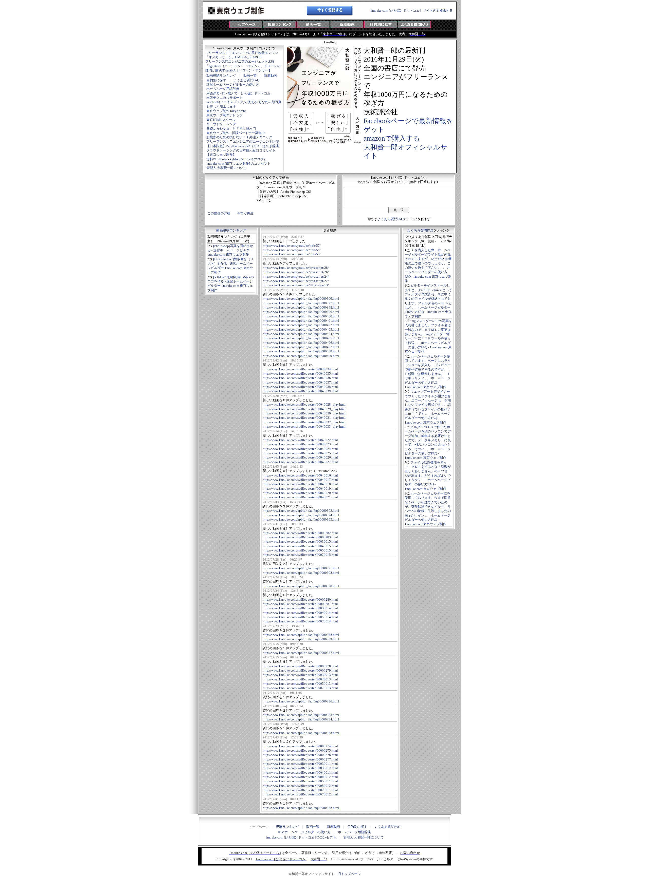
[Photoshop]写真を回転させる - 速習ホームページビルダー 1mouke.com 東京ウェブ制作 (230, 250)
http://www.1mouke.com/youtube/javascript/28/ (296, 268)
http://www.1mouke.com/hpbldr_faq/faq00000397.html (301, 303)
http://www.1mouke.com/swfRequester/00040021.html (300, 497)
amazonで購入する (392, 138)
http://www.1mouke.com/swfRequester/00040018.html (300, 484)
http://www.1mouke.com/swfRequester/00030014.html (300, 608)
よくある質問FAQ (246, 80)
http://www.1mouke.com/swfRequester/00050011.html (300, 781)
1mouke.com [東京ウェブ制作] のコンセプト (238, 163)
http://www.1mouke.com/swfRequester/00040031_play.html (304, 418)
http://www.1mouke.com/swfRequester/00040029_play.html (304, 409)
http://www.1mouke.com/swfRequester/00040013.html (300, 679)
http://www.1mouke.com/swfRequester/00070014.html (300, 621)
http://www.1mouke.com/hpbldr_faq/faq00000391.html (301, 568)
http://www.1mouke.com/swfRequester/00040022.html (300, 440)
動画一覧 (250, 76)
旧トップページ (349, 874)
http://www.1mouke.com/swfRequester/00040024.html (300, 449)
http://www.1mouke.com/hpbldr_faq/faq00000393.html (301, 510)
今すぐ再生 (245, 213)
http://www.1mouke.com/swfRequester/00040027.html (300, 462)
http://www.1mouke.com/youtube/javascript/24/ (296, 276)
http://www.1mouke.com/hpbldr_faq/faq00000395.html (301, 519)
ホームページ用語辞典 (222, 89)
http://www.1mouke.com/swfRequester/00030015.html (300, 541)
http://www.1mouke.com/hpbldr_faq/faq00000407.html (301, 347)
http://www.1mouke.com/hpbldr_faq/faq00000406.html (301, 343)
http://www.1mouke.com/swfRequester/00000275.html (300, 750)
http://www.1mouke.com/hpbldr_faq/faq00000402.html (301, 325)
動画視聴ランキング (221, 76)
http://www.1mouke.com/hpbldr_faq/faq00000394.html (301, 515)
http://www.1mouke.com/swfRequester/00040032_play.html (304, 422)
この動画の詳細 (218, 213)
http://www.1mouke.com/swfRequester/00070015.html (300, 555)
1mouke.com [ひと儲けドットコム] (395, 10)
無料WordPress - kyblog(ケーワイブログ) (235, 159)
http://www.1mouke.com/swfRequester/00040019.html (300, 488)
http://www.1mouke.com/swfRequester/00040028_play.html (304, 404)
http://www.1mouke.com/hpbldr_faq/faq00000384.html (301, 719)
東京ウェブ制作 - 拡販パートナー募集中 (235, 133)
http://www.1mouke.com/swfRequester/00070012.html (300, 794)
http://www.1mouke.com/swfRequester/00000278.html (300, 666)
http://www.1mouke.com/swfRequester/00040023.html (300, 444)
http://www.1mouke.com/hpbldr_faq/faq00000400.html (301, 316)
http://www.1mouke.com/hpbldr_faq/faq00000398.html (301, 307)
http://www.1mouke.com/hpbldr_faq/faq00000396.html (301, 298)
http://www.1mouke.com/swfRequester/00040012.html (300, 777)
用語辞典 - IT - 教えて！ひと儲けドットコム (238, 93)
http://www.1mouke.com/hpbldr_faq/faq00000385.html (301, 715)
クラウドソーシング (221, 124)
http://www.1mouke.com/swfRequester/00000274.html (300, 746)
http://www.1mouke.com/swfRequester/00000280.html (300, 599)
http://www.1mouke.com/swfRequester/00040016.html (300, 475)
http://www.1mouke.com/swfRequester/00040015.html (300, 546)
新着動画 (270, 76)
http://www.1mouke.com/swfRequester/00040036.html (300, 378)
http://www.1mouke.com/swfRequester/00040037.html (300, 382)
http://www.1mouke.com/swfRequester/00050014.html (300, 617)
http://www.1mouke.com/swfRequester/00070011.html (300, 790)
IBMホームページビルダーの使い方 (232, 84)
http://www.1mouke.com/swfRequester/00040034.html (300, 369)
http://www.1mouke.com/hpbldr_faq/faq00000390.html (301, 586)
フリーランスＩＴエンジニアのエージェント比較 (242, 141)
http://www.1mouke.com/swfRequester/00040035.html (300, 373)
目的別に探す (216, 80)
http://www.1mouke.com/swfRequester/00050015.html (300, 550)
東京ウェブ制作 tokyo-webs (226, 111)
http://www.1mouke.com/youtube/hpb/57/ (292, 245)
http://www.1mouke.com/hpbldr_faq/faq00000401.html (301, 320)
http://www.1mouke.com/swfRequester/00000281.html (300, 604)
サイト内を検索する (438, 10)
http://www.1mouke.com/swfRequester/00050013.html (300, 683)
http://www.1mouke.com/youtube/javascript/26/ (296, 272)
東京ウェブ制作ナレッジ (224, 115)
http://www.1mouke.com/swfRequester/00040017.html (300, 480)
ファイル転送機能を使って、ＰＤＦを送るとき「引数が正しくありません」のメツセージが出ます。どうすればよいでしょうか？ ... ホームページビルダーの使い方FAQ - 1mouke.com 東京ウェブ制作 (428, 476)
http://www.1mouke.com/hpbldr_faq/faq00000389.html (301, 639)
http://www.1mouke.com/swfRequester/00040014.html (300, 613)
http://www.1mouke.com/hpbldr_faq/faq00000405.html (301, 338)
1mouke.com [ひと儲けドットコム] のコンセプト (300, 837)
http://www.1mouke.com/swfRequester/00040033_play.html (304, 426)
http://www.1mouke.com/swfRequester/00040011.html (300, 772)
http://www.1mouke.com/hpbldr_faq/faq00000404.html (301, 334)
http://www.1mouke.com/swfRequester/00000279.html (300, 670)
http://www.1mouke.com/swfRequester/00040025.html (300, 453)
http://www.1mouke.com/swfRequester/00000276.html (300, 755)
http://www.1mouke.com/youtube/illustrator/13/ (296, 285)
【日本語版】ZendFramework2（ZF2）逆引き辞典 (242, 146)
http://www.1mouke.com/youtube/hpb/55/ (292, 250)
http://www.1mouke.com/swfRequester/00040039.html (300, 391)
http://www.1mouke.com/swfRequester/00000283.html (300, 537)
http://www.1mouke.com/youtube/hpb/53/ (292, 254)
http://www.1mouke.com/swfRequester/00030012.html (300, 768)
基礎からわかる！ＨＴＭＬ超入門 (231, 128)
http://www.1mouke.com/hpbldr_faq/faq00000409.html (301, 356)
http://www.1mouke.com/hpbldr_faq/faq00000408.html (301, 351)
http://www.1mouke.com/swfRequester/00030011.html (300, 764)
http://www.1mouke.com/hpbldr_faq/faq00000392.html (301, 573)
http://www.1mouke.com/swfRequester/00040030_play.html (304, 413)
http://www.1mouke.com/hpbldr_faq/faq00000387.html (301, 653)
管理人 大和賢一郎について (226, 168)
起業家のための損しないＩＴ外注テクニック (239, 137)
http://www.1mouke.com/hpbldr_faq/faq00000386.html (301, 701)
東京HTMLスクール (221, 120)
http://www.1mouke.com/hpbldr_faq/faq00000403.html (301, 329)
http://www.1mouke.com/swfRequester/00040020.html (300, 493)
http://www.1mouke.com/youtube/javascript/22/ (296, 281)
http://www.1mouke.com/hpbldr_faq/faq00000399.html (301, 312)
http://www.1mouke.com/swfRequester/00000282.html (300, 533)
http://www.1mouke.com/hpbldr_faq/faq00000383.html (301, 733)
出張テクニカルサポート (224, 98)
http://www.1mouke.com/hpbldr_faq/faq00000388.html (301, 635)
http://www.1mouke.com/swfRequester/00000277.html (300, 759)
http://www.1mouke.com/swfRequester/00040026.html (300, 457)
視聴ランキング (287, 827)
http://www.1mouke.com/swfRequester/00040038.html (300, 387)
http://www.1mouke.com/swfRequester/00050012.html (300, 786)
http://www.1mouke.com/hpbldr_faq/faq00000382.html (301, 808)
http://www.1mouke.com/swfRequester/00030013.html (300, 675)
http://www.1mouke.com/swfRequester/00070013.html (300, 688)
